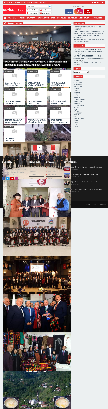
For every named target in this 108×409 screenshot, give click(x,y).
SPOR (53, 18)
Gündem (32, 171)
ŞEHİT (76, 116)
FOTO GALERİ (97, 18)
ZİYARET (77, 127)
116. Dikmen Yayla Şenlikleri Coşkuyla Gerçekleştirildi (86, 189)
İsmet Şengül (78, 54)
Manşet (76, 108)
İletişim (44, 10)
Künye (49, 167)
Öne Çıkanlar (78, 112)
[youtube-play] (103, 2)
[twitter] (95, 2)
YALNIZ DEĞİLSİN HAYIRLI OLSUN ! (86, 62)
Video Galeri (32, 13)
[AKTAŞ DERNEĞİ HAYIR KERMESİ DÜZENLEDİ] (37, 198)
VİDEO (76, 124)
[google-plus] (98, 2)
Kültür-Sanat (33, 182)
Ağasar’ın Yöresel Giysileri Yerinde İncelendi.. (89, 33)
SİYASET (77, 120)
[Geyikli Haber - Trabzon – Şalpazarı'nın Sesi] (14, 9)
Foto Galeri (46, 13)
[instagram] (100, 2)
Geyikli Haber (11, 204)
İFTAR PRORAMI (79, 99)
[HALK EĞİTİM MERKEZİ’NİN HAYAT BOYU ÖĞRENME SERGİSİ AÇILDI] (37, 351)
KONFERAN (78, 101)
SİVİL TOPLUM (79, 118)
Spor (31, 178)
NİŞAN (76, 110)
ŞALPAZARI (31, 18)
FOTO (76, 95)
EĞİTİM (76, 89)
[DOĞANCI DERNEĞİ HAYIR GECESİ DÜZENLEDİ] (37, 236)
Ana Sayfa (31, 10)
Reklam (49, 178)
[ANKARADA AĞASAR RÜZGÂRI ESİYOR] (37, 313)
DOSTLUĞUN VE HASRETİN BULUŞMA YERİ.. (89, 31)
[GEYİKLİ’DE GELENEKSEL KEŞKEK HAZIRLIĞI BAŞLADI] (37, 390)
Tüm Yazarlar (51, 175)
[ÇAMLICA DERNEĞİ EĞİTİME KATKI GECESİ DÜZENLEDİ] (37, 160)
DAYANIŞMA (78, 84)
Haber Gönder (51, 171)
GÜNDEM (21, 18)
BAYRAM (77, 80)
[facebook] (92, 2)
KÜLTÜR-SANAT (43, 18)
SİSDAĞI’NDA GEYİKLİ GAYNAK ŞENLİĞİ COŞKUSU (86, 167)
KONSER (77, 103)
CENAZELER (72, 18)
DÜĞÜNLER (61, 18)
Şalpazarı (33, 175)
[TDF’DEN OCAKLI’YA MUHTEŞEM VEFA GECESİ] (37, 275)
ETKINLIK (77, 91)
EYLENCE (77, 93)
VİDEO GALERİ (84, 18)
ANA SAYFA (12, 18)
